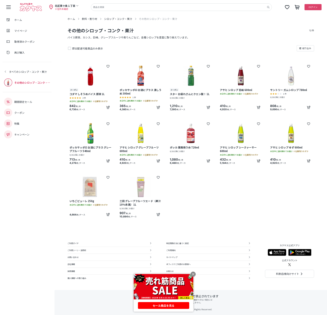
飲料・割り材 (89, 19)
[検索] (268, 7)
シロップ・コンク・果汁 (118, 19)
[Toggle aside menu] (8, 7)
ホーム (71, 19)
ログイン (313, 7)
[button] (108, 66)
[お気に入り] (287, 7)
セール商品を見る (163, 305)
